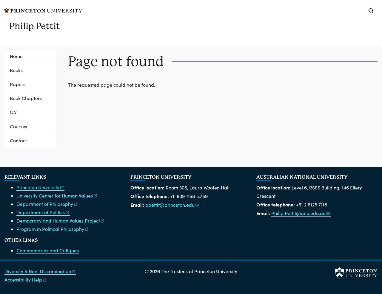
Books (16, 70)
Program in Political (50, 229)
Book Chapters (26, 98)
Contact (18, 140)
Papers (17, 84)
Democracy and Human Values (58, 220)
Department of (44, 204)
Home (16, 56)
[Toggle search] (371, 10)
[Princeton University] (43, 10)
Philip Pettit (34, 26)
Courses (18, 126)
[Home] (6, 28)
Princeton (37, 187)
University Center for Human (54, 195)
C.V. (14, 112)
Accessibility (23, 279)
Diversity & (37, 271)
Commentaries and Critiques (47, 250)
